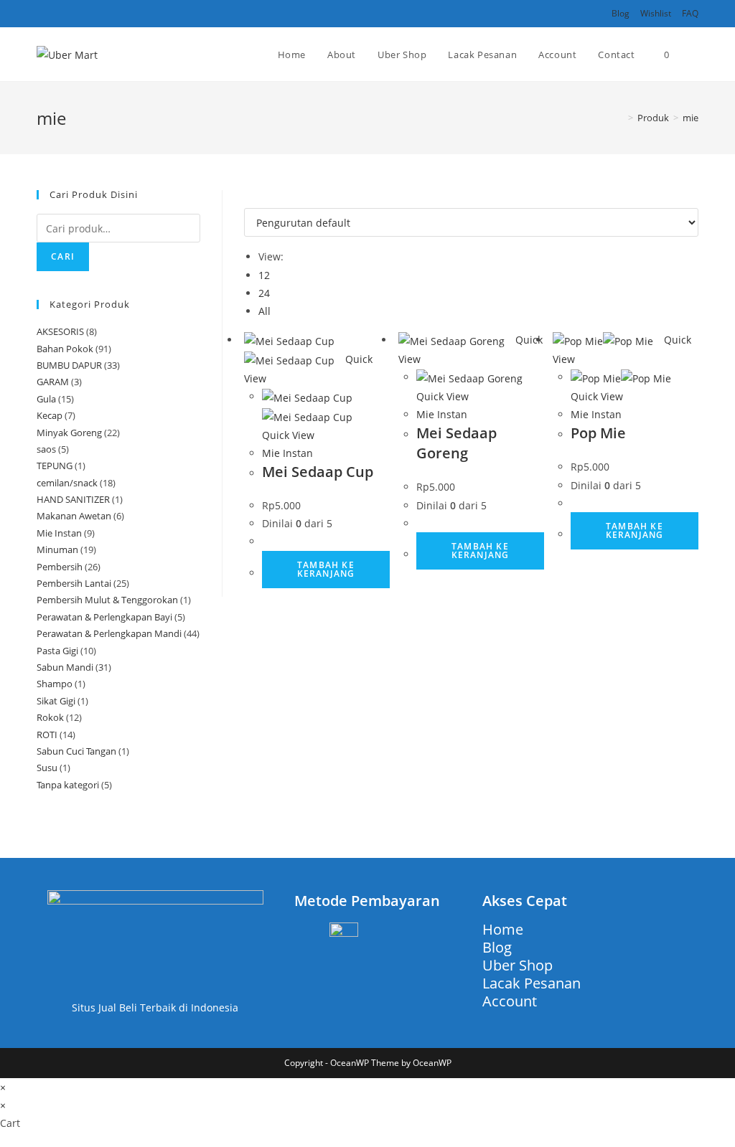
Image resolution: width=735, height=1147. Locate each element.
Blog (620, 13)
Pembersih (60, 566)
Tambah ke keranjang (326, 569)
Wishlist (655, 13)
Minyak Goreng (69, 432)
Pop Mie (598, 433)
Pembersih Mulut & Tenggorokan (107, 599)
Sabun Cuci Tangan (76, 751)
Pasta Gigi (57, 650)
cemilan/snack (67, 482)
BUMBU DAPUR (69, 365)
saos (46, 449)
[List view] (256, 199)
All (264, 311)
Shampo (54, 683)
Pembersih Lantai (74, 583)
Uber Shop (517, 965)
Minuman (57, 549)
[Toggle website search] (694, 54)
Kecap (49, 415)
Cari (63, 256)
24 (264, 293)
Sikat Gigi (56, 700)
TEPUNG (54, 465)
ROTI (47, 734)
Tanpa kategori (68, 784)
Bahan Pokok (65, 348)
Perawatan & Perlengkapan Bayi (104, 616)
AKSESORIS (60, 331)
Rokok (50, 717)
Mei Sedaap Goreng (456, 443)
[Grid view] (248, 199)
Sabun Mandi (65, 667)
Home (502, 929)
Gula (46, 398)
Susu (47, 767)
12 (264, 275)
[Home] (620, 117)
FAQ (690, 13)
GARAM (53, 381)
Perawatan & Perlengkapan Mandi (109, 633)
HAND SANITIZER (73, 499)
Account (509, 1001)
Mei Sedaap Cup (317, 471)
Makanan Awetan (74, 515)
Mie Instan (287, 453)
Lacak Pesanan (531, 983)
